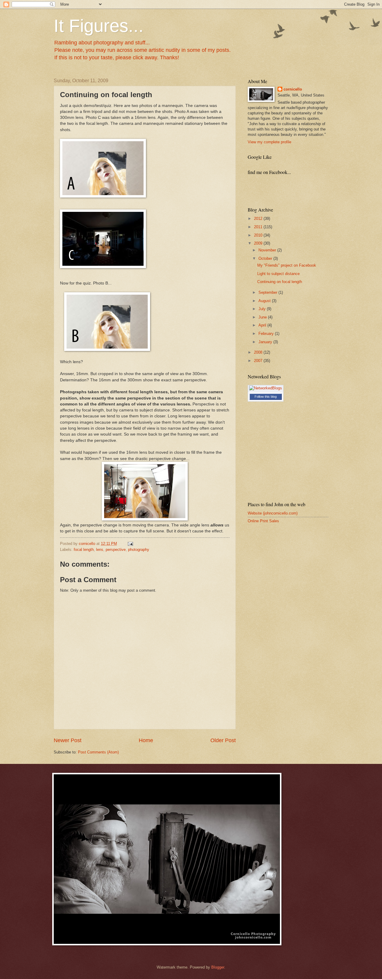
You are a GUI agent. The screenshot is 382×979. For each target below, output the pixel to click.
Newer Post (67, 740)
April (262, 325)
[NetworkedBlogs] (265, 388)
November (267, 250)
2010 (259, 235)
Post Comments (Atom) (98, 752)
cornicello (293, 89)
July (262, 309)
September (268, 292)
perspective (116, 549)
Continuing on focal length (279, 281)
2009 (259, 243)
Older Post (223, 740)
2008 (259, 352)
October (265, 258)
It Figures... (99, 26)
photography (138, 549)
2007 (259, 360)
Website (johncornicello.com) (273, 513)
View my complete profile (269, 142)
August (265, 301)
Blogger (217, 967)
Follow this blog (266, 396)
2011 (259, 227)
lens (99, 549)
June (263, 317)
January (265, 342)
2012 (259, 218)
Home (146, 740)
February (266, 333)
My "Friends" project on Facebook (286, 265)
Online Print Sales (263, 521)
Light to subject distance (278, 273)
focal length (84, 549)
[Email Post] (130, 543)
